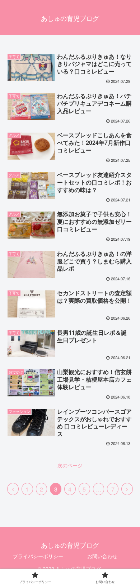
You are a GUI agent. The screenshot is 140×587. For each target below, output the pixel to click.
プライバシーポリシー (38, 556)
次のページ (70, 465)
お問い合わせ (102, 556)
